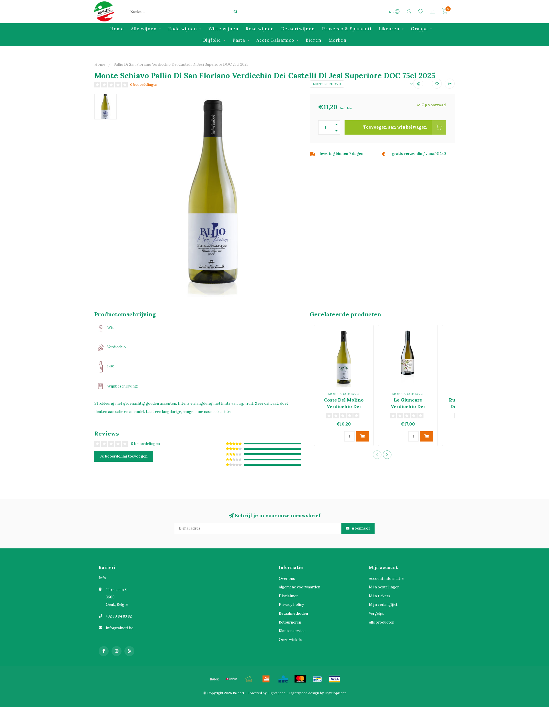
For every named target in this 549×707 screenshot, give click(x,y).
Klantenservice (292, 630)
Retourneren (290, 622)
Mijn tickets (379, 596)
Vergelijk (376, 613)
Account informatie (386, 578)
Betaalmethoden (293, 613)
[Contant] (249, 679)
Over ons (287, 578)
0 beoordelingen (143, 84)
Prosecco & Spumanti (346, 28)
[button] (377, 454)
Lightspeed (276, 693)
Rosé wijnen (260, 28)
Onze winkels (290, 639)
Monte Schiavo (327, 84)
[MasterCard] (300, 679)
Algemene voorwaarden (299, 587)
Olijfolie (211, 40)
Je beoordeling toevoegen (124, 456)
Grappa (419, 28)
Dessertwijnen (298, 28)
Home (117, 28)
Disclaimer (288, 596)
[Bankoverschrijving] (214, 679)
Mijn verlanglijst (383, 604)
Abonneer (360, 528)
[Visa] (334, 679)
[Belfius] (231, 679)
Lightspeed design (304, 693)
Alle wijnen (144, 28)
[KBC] (283, 679)
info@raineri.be (119, 628)
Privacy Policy (291, 604)
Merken (338, 40)
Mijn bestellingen (384, 587)
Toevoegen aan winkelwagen (395, 127)
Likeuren (389, 28)
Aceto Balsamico (275, 40)
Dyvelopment (335, 693)
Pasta (238, 40)
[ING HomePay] (266, 679)
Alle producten (381, 622)
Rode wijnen (182, 28)
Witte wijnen (223, 28)
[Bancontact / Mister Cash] (317, 679)
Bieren (313, 40)
